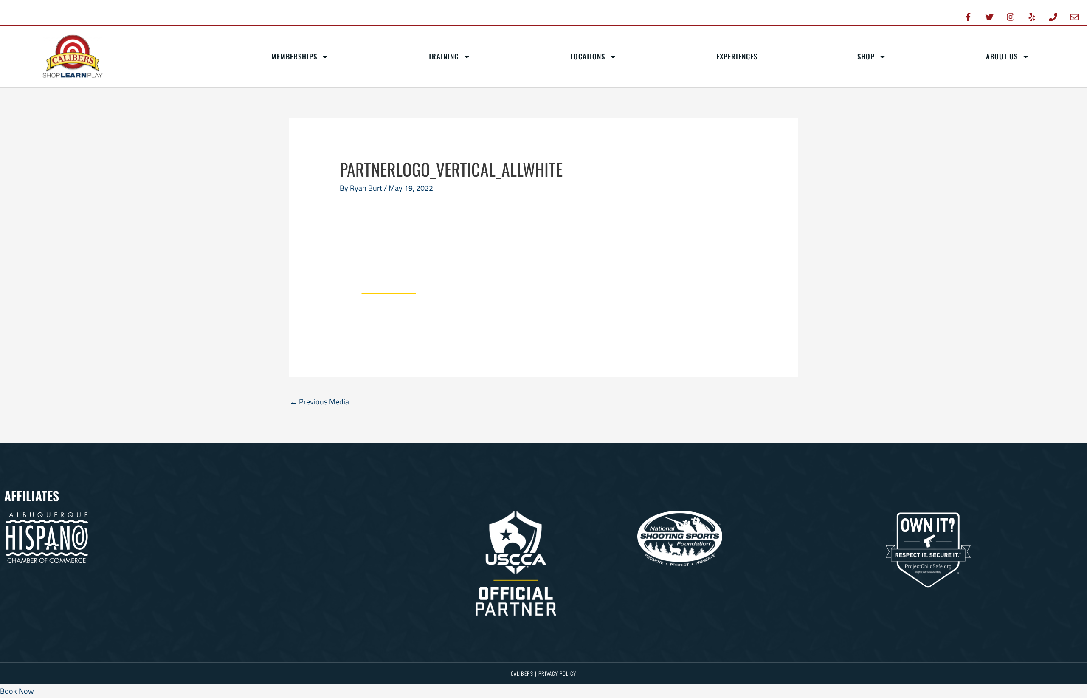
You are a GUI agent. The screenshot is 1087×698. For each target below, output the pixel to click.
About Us (1002, 56)
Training (443, 56)
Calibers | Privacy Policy (543, 673)
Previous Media (319, 401)
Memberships (294, 56)
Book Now (17, 691)
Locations (587, 56)
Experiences (737, 56)
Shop (866, 56)
